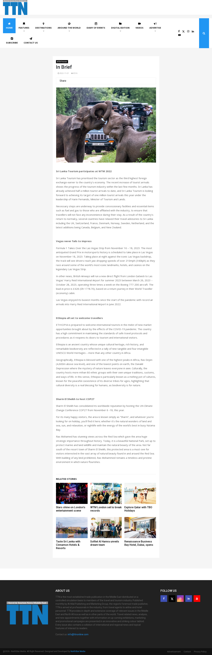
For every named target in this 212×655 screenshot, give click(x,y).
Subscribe (12, 42)
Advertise (155, 27)
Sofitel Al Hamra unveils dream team (104, 543)
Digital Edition (120, 27)
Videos (139, 27)
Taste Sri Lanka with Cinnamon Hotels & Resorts (68, 545)
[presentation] (63, 126)
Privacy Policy (200, 652)
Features (24, 27)
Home (9, 27)
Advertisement (174, 652)
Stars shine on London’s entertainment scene (70, 509)
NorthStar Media (78, 651)
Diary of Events (96, 27)
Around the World (69, 27)
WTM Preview (62, 62)
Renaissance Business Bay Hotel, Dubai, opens (138, 543)
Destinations (43, 27)
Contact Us (31, 42)
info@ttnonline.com (78, 634)
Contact (187, 652)
